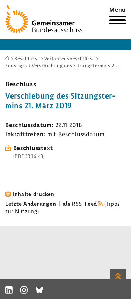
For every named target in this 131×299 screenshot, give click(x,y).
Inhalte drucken (33, 194)
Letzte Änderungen (30, 203)
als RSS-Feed (80, 203)
